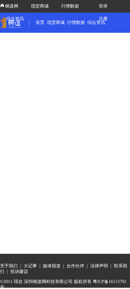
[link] (12, 22)
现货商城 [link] (56, 22)
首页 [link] (40, 22)
